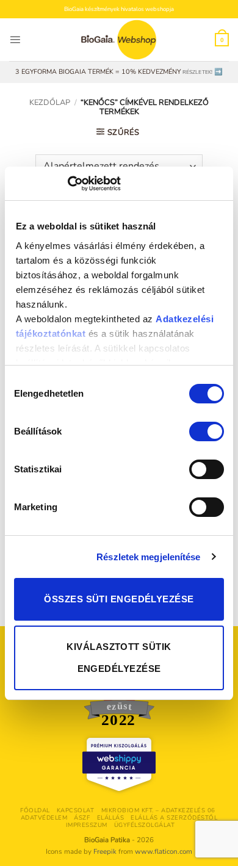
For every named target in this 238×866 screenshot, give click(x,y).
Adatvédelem (44, 817)
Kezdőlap (49, 102)
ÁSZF (82, 817)
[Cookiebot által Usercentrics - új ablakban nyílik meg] (67, 184)
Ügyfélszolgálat (144, 825)
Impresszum (86, 825)
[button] (15, 39)
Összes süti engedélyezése (118, 599)
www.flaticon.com (163, 851)
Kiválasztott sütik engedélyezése (119, 657)
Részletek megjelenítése (148, 557)
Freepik (105, 851)
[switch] (206, 431)
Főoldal (34, 810)
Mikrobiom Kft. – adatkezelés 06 (158, 810)
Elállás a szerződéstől (174, 817)
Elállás (110, 817)
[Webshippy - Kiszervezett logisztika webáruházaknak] (119, 764)
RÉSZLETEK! (197, 72)
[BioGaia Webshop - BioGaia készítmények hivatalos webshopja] (119, 39)
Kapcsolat (75, 810)
